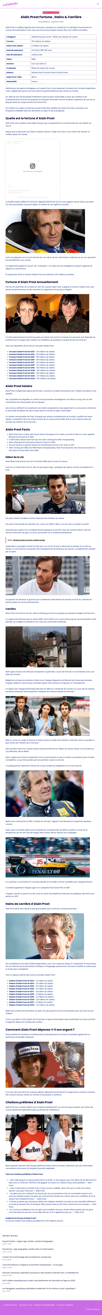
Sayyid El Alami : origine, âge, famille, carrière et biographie (27, 1241)
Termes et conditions (64, 1305)
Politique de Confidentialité (44, 1305)
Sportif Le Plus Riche (51, 12)
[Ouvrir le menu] (98, 4)
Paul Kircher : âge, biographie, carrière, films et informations (28, 1249)
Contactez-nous (25, 1305)
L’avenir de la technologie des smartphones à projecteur (26, 1257)
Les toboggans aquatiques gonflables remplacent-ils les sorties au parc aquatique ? (39, 1288)
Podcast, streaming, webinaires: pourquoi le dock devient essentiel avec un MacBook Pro (40, 1273)
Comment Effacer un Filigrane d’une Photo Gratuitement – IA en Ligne (32, 1265)
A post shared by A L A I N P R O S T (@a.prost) (33, 197)
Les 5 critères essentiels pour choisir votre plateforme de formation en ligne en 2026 (38, 1280)
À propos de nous (10, 1305)
